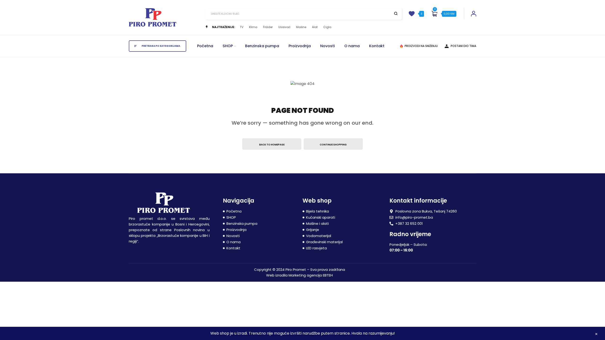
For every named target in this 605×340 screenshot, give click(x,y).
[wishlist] (412, 14)
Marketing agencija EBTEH (311, 275)
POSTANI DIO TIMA (463, 46)
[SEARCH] (396, 13)
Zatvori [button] (596, 334)
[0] (434, 14)
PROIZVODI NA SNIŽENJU (421, 46)
